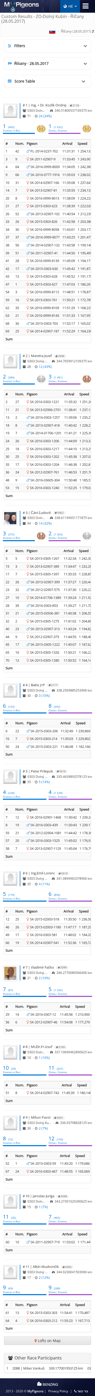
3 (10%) (44, 695)
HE (70, 6)
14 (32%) (45, 523)
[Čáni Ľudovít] (10, 519)
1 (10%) (44, 1057)
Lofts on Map (49, 1340)
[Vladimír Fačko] (10, 974)
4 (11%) (44, 884)
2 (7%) (43, 1128)
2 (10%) (44, 978)
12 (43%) (45, 366)
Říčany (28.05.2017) (76, 31)
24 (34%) (45, 116)
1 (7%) (43, 1207)
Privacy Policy (58, 1391)
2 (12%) (44, 1277)
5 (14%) (44, 782)
